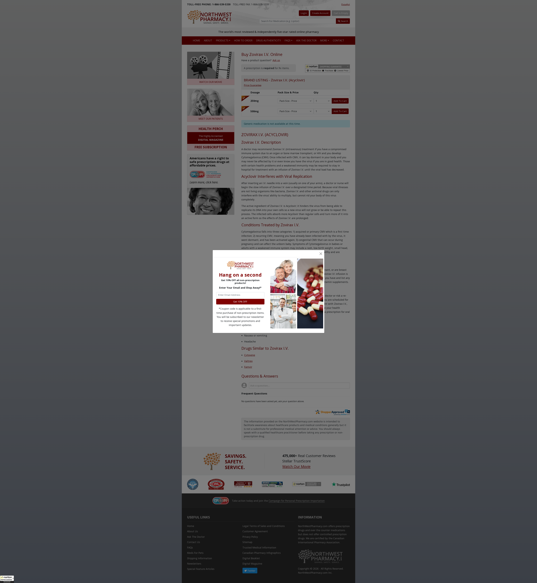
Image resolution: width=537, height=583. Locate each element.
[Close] (320, 253)
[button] (7, 579)
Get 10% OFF (240, 301)
